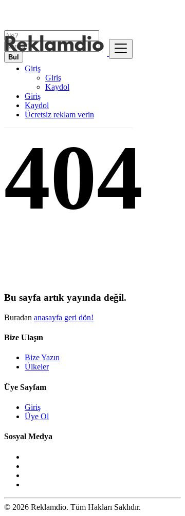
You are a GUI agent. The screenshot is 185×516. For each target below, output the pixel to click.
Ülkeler (37, 366)
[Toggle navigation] (121, 49)
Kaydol (57, 86)
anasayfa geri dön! (64, 317)
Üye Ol (37, 416)
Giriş (53, 77)
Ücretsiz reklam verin (59, 114)
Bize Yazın (42, 357)
